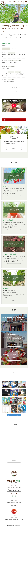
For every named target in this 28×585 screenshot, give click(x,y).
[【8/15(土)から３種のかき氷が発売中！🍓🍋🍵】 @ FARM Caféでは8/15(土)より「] (22, 384)
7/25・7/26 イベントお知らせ (9, 62)
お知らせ (14, 48)
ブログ (21, 48)
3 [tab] (22, 22)
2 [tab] (21, 22)
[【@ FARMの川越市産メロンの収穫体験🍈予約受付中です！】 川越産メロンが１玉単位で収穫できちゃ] (22, 409)
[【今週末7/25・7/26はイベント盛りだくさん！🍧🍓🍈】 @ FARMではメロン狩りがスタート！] (22, 401)
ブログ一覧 (14, 91)
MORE (14, 148)
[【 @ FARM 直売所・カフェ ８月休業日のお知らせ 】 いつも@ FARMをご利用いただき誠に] (6, 409)
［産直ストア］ (14, 482)
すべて (6, 48)
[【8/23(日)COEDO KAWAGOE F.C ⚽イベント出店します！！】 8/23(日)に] (6, 384)
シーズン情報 (18, 60)
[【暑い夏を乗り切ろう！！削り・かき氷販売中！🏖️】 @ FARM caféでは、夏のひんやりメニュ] (14, 384)
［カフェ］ (14, 498)
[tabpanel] (14, 13)
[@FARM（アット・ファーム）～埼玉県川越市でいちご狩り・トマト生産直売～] (3, 3)
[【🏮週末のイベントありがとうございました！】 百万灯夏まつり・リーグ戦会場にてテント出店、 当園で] (14, 401)
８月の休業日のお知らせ (8, 68)
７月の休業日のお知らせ (8, 81)
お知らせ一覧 (14, 87)
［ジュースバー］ (14, 515)
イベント (11, 52)
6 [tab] (26, 22)
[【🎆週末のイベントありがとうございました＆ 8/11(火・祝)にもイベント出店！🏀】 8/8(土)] (6, 392)
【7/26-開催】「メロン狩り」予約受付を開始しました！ (13, 74)
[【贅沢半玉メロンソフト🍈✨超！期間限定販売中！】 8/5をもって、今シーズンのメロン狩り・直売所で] (22, 392)
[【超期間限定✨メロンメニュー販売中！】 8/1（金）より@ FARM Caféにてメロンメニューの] (6, 401)
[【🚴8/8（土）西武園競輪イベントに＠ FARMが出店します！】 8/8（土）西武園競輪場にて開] (14, 392)
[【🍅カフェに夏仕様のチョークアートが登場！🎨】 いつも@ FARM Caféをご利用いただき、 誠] (14, 409)
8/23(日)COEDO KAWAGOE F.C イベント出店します (13, 55)
